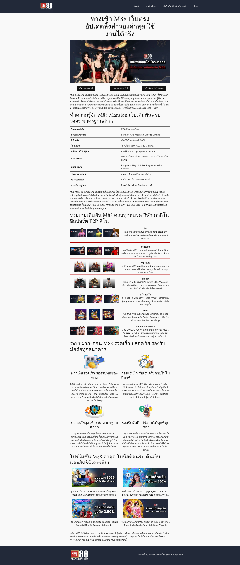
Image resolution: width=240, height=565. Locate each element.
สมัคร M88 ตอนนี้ (86, 88)
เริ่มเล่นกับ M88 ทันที (120, 88)
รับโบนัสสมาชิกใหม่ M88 (154, 88)
